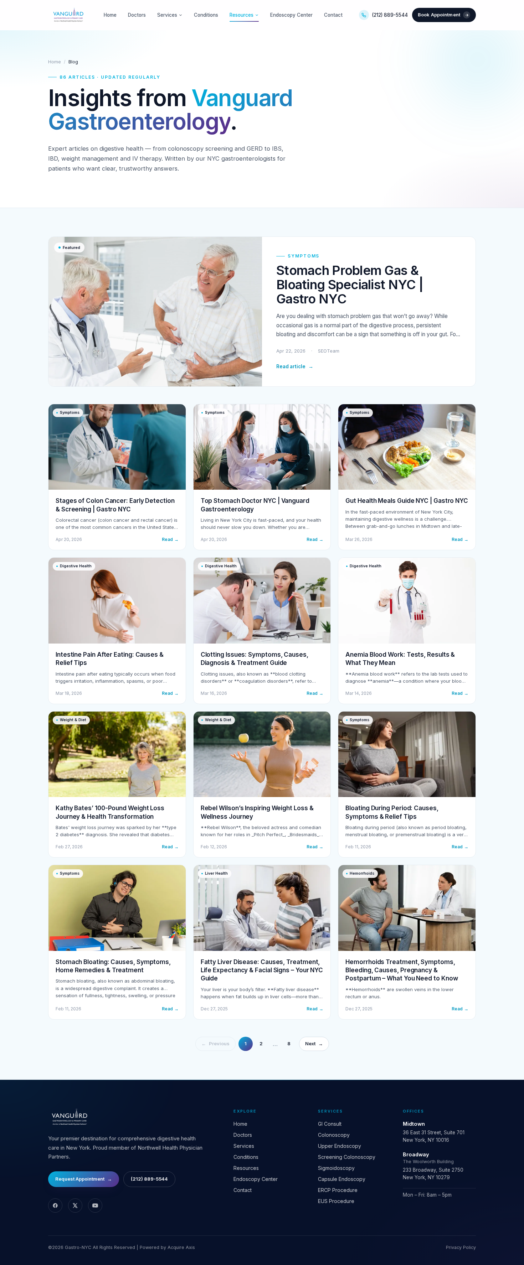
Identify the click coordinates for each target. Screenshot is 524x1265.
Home (110, 15)
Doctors (137, 15)
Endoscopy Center (291, 15)
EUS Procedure (336, 1201)
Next (314, 1043)
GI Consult (329, 1124)
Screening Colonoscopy (346, 1157)
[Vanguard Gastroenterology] (67, 15)
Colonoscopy (334, 1135)
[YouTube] (95, 1205)
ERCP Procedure (338, 1190)
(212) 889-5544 (390, 15)
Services (167, 15)
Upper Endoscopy (339, 1146)
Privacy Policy (461, 1247)
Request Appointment (83, 1179)
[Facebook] (55, 1205)
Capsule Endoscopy (341, 1179)
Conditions (206, 15)
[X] (75, 1205)
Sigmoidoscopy (336, 1168)
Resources (241, 15)
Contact (333, 15)
